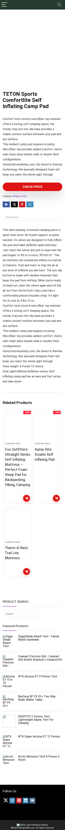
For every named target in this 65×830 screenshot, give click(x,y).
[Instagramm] (12, 800)
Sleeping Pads (19, 196)
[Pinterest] (19, 800)
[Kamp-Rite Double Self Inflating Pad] (47, 427)
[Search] (59, 5)
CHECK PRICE (32, 187)
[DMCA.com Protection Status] (32, 825)
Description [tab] (12, 217)
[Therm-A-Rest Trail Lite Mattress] (17, 526)
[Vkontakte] (32, 800)
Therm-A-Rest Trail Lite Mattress (16, 553)
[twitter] (5, 800)
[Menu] (4, 5)
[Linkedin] (26, 800)
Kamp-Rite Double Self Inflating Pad (45, 454)
